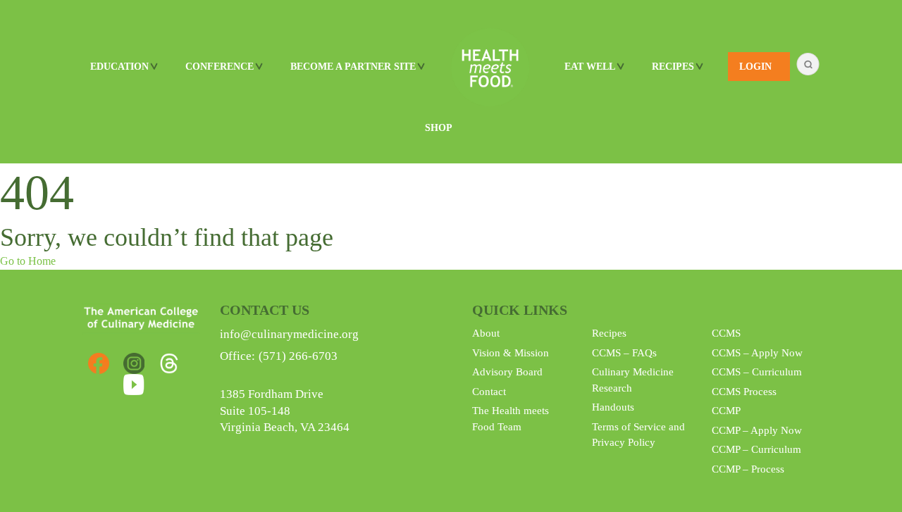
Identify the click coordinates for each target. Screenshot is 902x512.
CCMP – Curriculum (756, 449)
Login (755, 66)
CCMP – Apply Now (757, 430)
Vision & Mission (510, 352)
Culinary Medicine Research (633, 380)
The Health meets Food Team (510, 418)
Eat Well (589, 66)
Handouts (613, 407)
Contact (489, 391)
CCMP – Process (748, 469)
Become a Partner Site (353, 66)
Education (119, 66)
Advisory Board (507, 371)
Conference (219, 66)
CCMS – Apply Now (757, 352)
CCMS (726, 333)
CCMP (726, 410)
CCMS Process (744, 391)
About (486, 333)
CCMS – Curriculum (757, 371)
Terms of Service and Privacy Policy (638, 435)
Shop (438, 128)
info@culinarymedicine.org (289, 334)
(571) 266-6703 (298, 356)
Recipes (609, 333)
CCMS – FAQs (624, 352)
